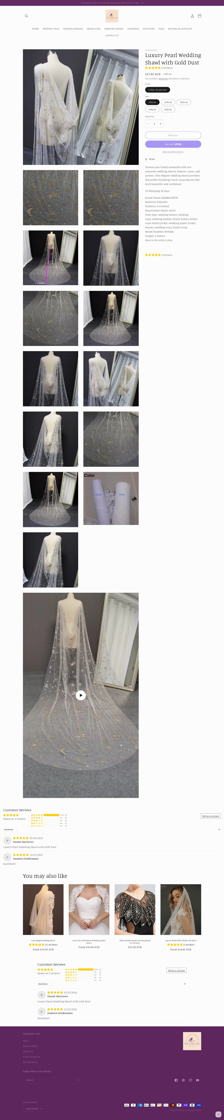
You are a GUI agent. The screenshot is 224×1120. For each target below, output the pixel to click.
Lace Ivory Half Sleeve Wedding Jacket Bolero (89, 941)
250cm (168, 102)
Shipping (163, 78)
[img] (21, 838)
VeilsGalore (180, 1110)
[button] (26, 16)
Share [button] (152, 159)
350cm (152, 109)
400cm (168, 109)
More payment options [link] (173, 151)
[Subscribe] (77, 1080)
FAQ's (26, 1040)
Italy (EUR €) (32, 1108)
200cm (152, 102)
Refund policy (30, 1062)
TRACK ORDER (30, 1046)
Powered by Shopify (193, 1110)
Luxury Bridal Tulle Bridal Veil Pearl (180, 940)
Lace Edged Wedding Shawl (43, 940)
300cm (184, 102)
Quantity (149, 116)
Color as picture (158, 89)
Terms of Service (31, 1056)
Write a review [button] (210, 815)
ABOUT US (28, 1051)
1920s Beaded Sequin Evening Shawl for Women (135, 941)
